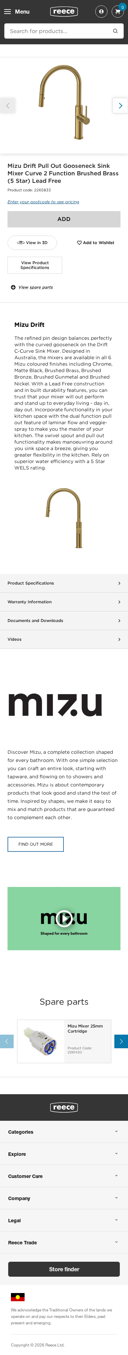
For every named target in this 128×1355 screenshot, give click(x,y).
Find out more (35, 844)
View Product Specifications (34, 265)
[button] (120, 105)
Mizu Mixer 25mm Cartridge (85, 1028)
